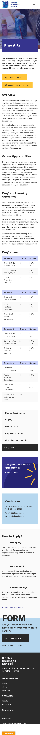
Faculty (5, 701)
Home (4, 683)
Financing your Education (16, 440)
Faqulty (8, 420)
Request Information (14, 433)
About (4, 687)
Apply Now (9, 447)
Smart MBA (7, 690)
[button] (34, 4)
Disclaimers (8, 710)
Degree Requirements (15, 413)
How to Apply (11, 426)
